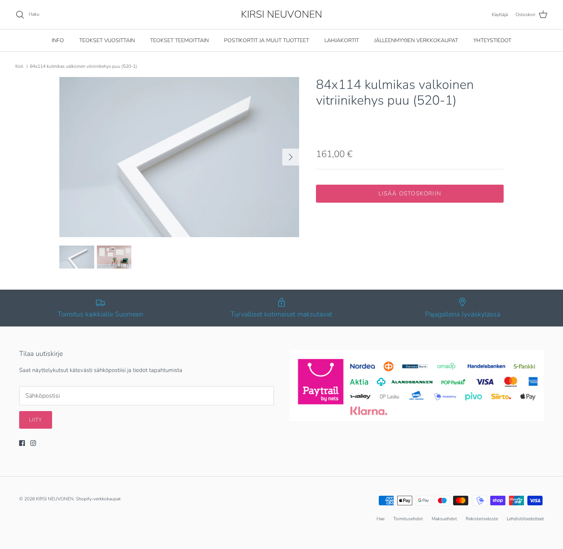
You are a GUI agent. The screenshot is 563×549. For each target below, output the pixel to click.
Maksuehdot (444, 519)
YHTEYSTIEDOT (492, 40)
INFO (58, 40)
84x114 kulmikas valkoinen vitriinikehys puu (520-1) (83, 66)
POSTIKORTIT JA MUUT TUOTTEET (266, 40)
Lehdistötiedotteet (525, 519)
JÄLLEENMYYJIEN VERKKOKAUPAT (416, 40)
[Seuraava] (290, 157)
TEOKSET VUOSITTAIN (107, 40)
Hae (380, 519)
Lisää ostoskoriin (409, 193)
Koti (19, 66)
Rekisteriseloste (482, 519)
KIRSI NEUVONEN (55, 499)
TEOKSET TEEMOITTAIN (179, 40)
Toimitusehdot (408, 519)
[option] (179, 157)
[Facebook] (22, 443)
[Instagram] (33, 443)
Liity (35, 419)
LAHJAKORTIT (341, 40)
